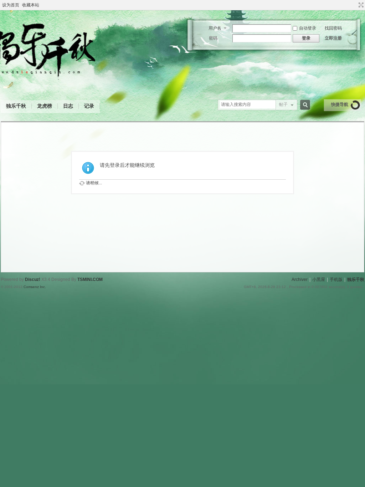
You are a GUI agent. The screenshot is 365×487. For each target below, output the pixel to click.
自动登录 (307, 28)
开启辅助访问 (354, 5)
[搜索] (304, 105)
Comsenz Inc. (35, 287)
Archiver (300, 279)
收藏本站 (30, 4)
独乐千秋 (16, 106)
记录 (89, 106)
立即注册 (333, 38)
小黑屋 (318, 279)
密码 (213, 38)
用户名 (215, 28)
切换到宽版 (360, 5)
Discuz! (32, 279)
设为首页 (10, 4)
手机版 (336, 279)
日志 (68, 106)
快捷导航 (339, 104)
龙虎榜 (44, 106)
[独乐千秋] (72, 87)
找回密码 (333, 28)
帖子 (283, 104)
